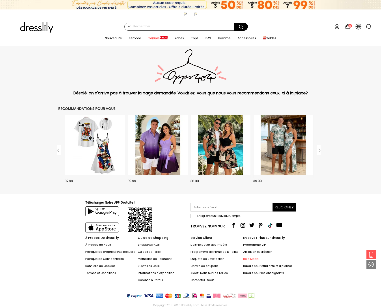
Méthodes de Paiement (155, 259)
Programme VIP (254, 245)
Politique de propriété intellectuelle (110, 252)
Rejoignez (284, 207)
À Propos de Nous (98, 245)
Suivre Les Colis (149, 266)
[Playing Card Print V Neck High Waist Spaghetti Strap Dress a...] (95, 146)
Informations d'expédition (156, 273)
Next (319, 150)
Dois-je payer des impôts (208, 245)
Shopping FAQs (149, 245)
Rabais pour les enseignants (263, 273)
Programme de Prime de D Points (214, 252)
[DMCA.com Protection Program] (251, 296)
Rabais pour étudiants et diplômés (268, 266)
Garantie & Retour (150, 280)
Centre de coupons (204, 266)
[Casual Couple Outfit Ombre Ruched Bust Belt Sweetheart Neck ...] (158, 146)
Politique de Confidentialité (104, 259)
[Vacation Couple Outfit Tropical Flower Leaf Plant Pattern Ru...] (220, 146)
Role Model (251, 259)
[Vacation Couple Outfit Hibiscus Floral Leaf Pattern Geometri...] (283, 146)
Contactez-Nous (202, 280)
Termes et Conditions (100, 273)
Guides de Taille (149, 252)
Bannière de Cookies (100, 266)
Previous (59, 150)
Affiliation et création (258, 252)
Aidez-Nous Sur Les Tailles (209, 273)
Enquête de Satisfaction (207, 259)
